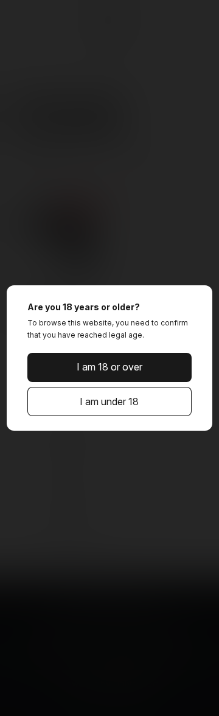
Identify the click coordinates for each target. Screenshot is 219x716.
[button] (109, 367)
